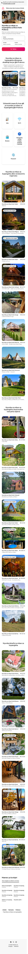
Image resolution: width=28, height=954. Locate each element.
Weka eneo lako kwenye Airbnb (15, 8)
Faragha (10, 946)
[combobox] (13, 39)
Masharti (16, 946)
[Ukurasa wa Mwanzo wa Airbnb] (3, 8)
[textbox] (7, 44)
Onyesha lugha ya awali (9, 3)
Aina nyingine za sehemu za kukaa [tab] (10, 881)
